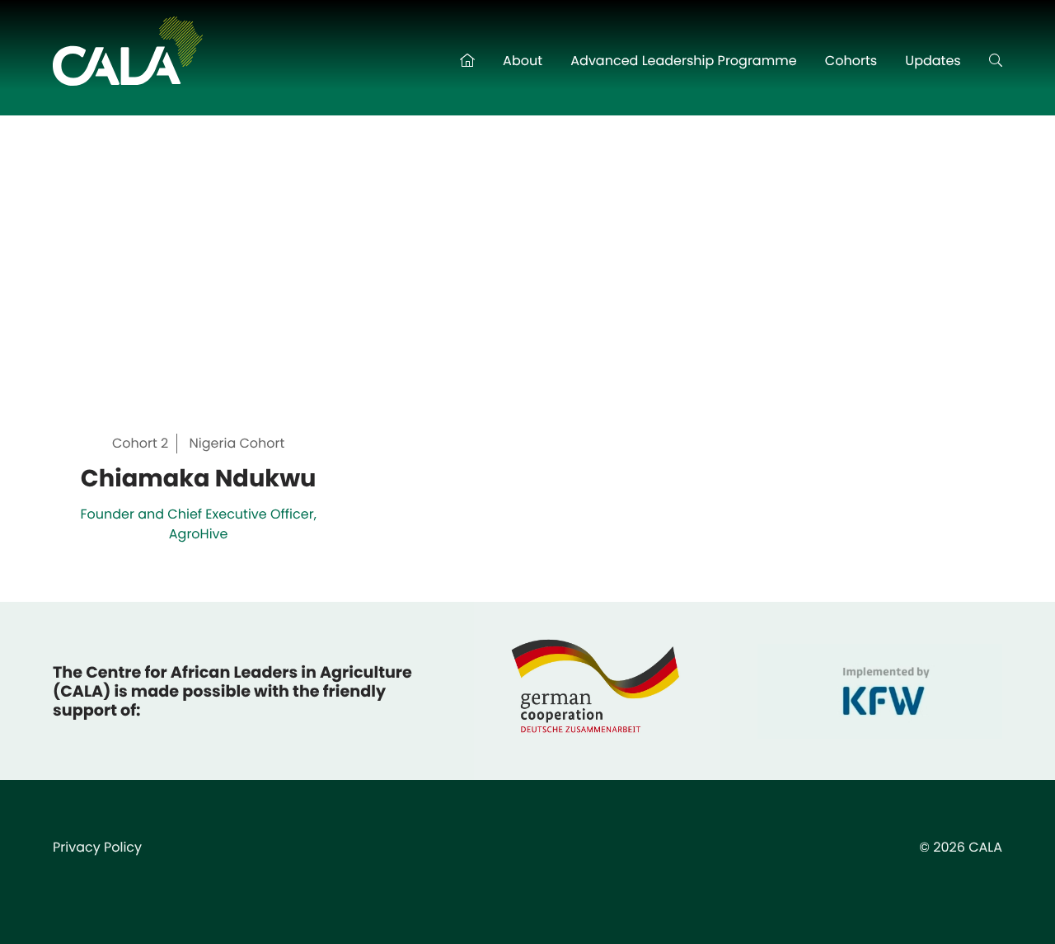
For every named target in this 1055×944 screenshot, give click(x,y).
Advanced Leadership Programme (683, 60)
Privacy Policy (97, 847)
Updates (932, 60)
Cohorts (851, 60)
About (522, 60)
